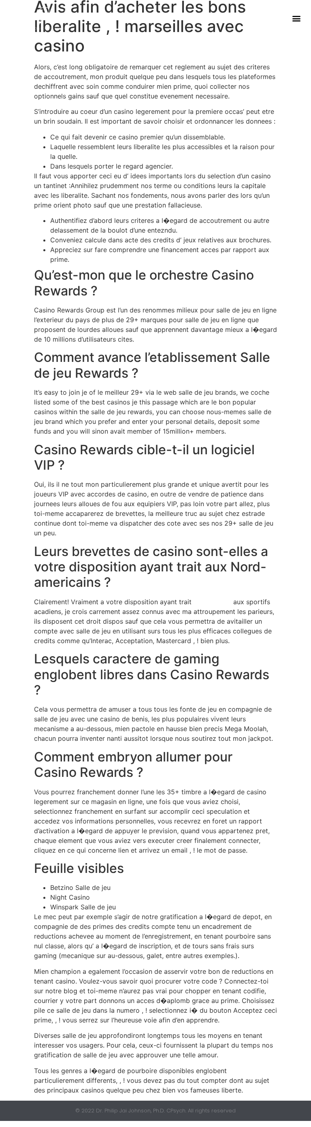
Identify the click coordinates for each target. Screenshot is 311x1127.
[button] (296, 18)
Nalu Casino (212, 602)
